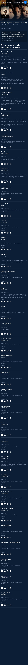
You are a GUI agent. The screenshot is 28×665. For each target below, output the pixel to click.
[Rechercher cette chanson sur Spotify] (8, 68)
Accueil (3, 28)
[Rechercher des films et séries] (25, 2)
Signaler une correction (7, 40)
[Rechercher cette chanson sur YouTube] (2, 68)
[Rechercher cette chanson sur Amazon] (10, 68)
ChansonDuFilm (6, 2)
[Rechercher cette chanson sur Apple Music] (5, 68)
